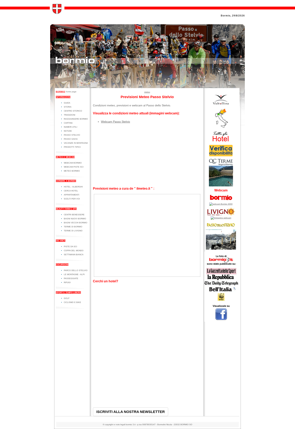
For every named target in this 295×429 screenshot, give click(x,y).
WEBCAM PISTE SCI (73, 167)
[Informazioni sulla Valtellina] (221, 106)
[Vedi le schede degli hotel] (221, 142)
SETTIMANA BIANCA (73, 254)
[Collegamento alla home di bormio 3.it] (57, 13)
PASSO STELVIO (72, 135)
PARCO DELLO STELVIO (75, 270)
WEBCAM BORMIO (73, 163)
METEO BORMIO (72, 171)
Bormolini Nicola (164, 424)
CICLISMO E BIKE (72, 302)
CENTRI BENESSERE (74, 214)
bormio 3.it (130, 424)
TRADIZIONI (69, 115)
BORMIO (60, 91)
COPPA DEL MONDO (73, 250)
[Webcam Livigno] (221, 218)
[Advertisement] (147, 155)
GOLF (66, 298)
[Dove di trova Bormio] (221, 128)
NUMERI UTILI (70, 127)
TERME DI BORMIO (73, 227)
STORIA (67, 107)
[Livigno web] (221, 215)
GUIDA (67, 103)
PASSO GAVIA (71, 139)
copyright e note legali (115, 424)
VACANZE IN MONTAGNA (76, 143)
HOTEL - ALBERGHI (73, 187)
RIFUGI (67, 282)
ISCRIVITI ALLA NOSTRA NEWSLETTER (130, 412)
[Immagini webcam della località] (221, 204)
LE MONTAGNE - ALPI (74, 274)
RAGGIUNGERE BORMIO (76, 119)
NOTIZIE (68, 131)
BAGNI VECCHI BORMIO (75, 223)
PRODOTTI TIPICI (72, 147)
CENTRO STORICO (73, 111)
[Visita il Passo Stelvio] (221, 249)
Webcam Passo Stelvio (115, 121)
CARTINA (68, 123)
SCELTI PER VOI (72, 199)
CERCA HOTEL (71, 191)
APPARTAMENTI (71, 195)
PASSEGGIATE (71, 278)
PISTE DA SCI (70, 246)
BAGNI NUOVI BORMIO (75, 219)
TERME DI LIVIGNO (73, 231)
